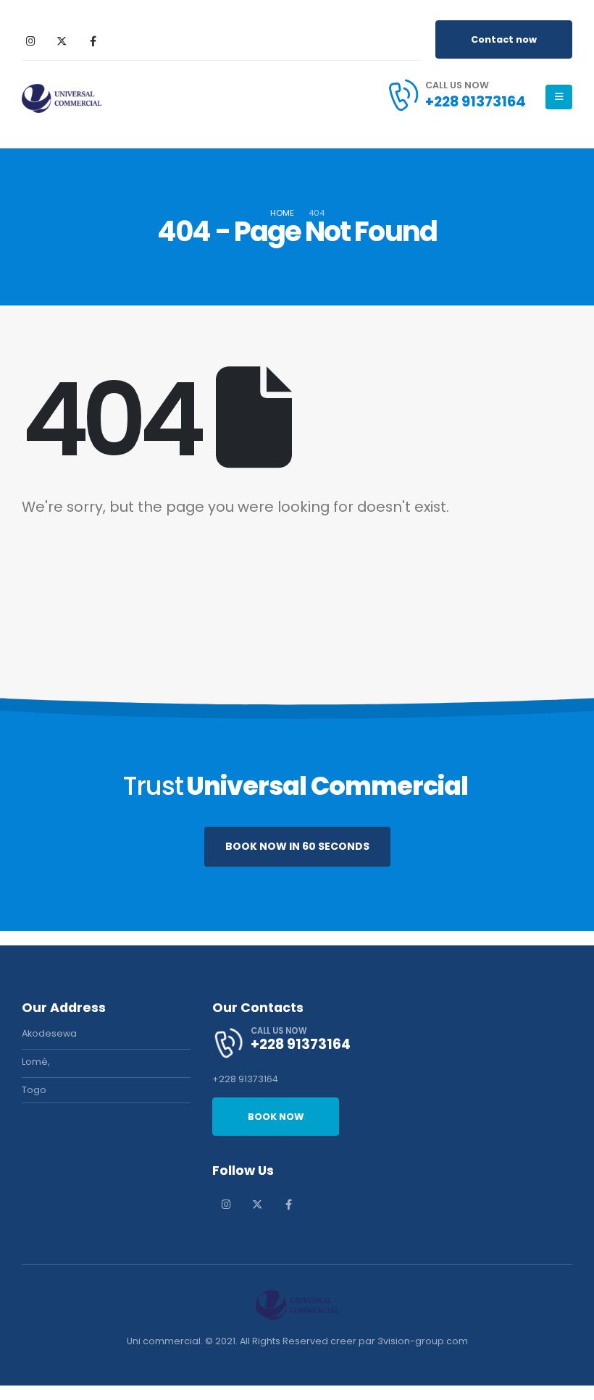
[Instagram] (30, 40)
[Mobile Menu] (558, 97)
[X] (61, 40)
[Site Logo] (61, 97)
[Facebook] (92, 40)
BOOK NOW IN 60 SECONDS (297, 846)
